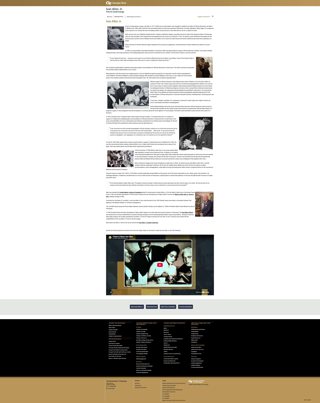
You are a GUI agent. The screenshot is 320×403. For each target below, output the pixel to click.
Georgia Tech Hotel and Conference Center (120, 352)
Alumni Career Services (197, 349)
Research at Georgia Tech (142, 364)
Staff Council (194, 340)
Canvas (165, 351)
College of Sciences (141, 338)
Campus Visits (112, 341)
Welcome (109, 16)
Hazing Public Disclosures (168, 391)
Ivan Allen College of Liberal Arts (144, 340)
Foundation (138, 192)
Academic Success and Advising (172, 353)
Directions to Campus (114, 343)
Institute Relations (195, 365)
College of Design (140, 331)
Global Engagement (141, 358)
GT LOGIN (308, 400)
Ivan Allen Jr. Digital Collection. (148, 222)
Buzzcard (166, 332)
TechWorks (194, 342)
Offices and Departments (115, 325)
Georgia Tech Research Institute (144, 366)
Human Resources (195, 338)
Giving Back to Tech (196, 353)
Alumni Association (196, 347)
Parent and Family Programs (171, 358)
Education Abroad (168, 349)
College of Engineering (142, 333)
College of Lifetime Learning (143, 335)
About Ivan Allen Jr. (137, 306)
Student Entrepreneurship (170, 347)
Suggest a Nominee (203, 16)
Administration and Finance (198, 329)
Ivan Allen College (187, 212)
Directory (137, 383)
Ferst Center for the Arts (115, 356)
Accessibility (165, 394)
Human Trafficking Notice (168, 387)
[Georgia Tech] (196, 381)
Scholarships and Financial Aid (171, 363)
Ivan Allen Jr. (114, 8)
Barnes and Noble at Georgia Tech (117, 354)
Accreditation (165, 398)
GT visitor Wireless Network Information (119, 347)
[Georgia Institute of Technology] (116, 2)
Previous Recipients (185, 306)
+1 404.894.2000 (112, 386)
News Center (112, 327)
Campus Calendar (113, 329)
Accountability (166, 396)
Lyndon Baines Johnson (127, 192)
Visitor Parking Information (115, 345)
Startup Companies (196, 358)
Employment (138, 385)
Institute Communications (115, 336)
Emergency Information (140, 387)
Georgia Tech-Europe (141, 347)
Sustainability (112, 334)
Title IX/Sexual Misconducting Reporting (172, 389)
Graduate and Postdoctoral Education (173, 338)
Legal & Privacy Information (169, 385)
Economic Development (197, 361)
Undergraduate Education (170, 340)
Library (165, 343)
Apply (165, 328)
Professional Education (142, 351)
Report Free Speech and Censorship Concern (173, 400)
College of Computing (141, 329)
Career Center (167, 334)
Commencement (168, 336)
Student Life (167, 345)
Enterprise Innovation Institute (143, 370)
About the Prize (118, 16)
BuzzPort (166, 330)
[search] (212, 17)
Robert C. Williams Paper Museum (117, 358)
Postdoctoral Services (197, 335)
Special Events (112, 331)
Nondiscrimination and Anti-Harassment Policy (173, 383)
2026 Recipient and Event (133, 16)
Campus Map (111, 388)
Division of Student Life (170, 361)
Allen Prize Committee (168, 306)
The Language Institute (142, 353)
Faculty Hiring (194, 333)
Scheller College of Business (143, 342)
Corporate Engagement (142, 372)
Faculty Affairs (195, 331)
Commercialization (141, 368)
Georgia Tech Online (141, 349)
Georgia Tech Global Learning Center (118, 350)
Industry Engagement (196, 363)
